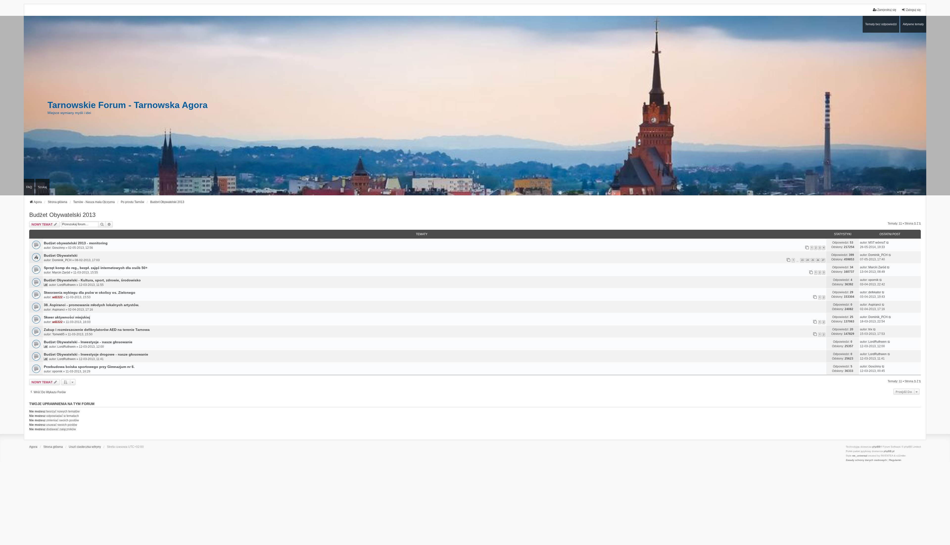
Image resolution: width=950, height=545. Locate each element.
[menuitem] (866, 460)
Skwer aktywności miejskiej (67, 317)
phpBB (876, 446)
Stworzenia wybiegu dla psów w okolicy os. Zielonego (89, 293)
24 (807, 260)
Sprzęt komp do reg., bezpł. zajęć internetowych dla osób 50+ (95, 268)
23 (802, 260)
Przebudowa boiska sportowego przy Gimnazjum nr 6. (89, 367)
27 (823, 260)
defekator (874, 292)
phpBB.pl (889, 451)
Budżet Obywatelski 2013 (62, 214)
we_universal (859, 455)
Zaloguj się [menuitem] (913, 10)
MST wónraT (876, 242)
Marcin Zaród (61, 272)
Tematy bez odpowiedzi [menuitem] (881, 24)
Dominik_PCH (61, 260)
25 (812, 260)
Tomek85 (58, 334)
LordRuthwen (66, 285)
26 (818, 260)
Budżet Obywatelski (60, 255)
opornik (873, 280)
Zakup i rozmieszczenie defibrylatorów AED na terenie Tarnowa (97, 330)
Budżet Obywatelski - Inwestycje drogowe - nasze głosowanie (96, 354)
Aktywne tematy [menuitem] (913, 24)
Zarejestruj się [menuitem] (886, 10)
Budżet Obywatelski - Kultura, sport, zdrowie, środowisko (92, 280)
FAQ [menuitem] (29, 187)
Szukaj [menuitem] (42, 187)
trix (870, 329)
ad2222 (57, 297)
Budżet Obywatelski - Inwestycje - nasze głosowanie (88, 342)
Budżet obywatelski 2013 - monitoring (76, 243)
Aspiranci (58, 309)
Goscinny (58, 248)
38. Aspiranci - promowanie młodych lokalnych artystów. (91, 305)
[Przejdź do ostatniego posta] (887, 242)
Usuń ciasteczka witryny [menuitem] (85, 447)
